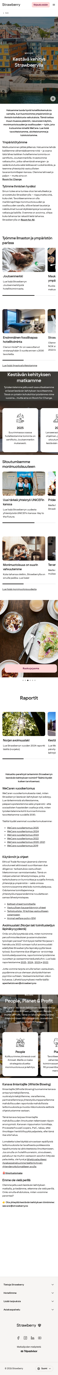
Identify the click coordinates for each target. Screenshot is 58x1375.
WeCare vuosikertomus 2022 (23, 838)
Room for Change (12, 179)
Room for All (28, 219)
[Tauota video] (53, 99)
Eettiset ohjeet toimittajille (21, 904)
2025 (23, 962)
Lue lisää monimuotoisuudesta (19, 589)
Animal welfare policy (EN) (21, 918)
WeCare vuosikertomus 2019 (22, 845)
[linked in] (32, 1338)
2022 (45, 962)
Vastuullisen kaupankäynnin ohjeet (26, 907)
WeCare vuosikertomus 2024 (23, 831)
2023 (37, 962)
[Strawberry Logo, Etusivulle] (11, 4)
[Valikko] (54, 5)
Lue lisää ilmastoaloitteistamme (19, 365)
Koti (7, 13)
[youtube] (39, 1338)
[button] (23, 680)
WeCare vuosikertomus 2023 (23, 835)
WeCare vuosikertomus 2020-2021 (26, 842)
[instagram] (25, 1338)
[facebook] (18, 1338)
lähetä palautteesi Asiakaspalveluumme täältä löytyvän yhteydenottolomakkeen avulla (24, 1163)
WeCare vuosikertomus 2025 (23, 827)
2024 (30, 962)
